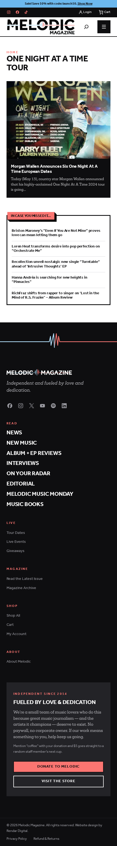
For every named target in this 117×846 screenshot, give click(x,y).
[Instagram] (9, 12)
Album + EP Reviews (34, 453)
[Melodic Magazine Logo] (41, 26)
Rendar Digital (17, 831)
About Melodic (19, 661)
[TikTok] (26, 12)
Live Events (16, 542)
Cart (10, 625)
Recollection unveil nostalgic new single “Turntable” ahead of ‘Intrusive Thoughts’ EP (56, 264)
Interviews (23, 463)
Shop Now (85, 4)
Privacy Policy (17, 839)
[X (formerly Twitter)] (31, 405)
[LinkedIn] (64, 405)
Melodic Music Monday (40, 494)
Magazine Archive (21, 588)
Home (13, 52)
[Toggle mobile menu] (103, 26)
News (14, 433)
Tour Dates (16, 533)
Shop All (13, 615)
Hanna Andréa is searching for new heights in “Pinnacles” (49, 280)
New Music (22, 443)
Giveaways (15, 551)
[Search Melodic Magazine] (86, 27)
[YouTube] (42, 405)
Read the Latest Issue (25, 579)
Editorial (21, 484)
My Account (16, 634)
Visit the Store (58, 781)
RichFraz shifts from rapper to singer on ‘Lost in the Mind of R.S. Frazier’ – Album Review (55, 295)
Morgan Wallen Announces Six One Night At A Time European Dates (54, 169)
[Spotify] (53, 405)
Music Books (25, 504)
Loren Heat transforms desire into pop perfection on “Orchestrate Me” (56, 249)
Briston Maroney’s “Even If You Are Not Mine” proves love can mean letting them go (56, 233)
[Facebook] (17, 12)
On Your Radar (28, 473)
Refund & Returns (46, 839)
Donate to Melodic (58, 766)
